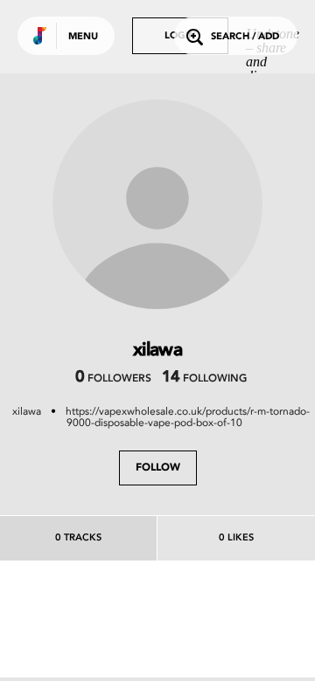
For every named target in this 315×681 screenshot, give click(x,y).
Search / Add (245, 37)
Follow (158, 468)
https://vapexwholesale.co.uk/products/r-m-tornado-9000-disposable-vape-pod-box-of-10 (188, 417)
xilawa (26, 411)
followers (113, 379)
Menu (83, 37)
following (204, 379)
